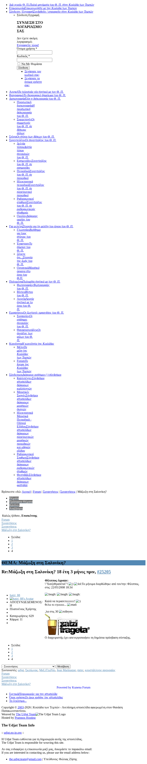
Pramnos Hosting (25, 717)
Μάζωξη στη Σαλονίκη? (16, 530)
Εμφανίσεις (36, 312)
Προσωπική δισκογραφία (26, 109)
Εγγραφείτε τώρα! (28, 45)
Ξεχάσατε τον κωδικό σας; (32, 73)
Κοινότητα (31, 343)
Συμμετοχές (25, 126)
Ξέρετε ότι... (25, 259)
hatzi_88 (15, 595)
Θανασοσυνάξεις (29, 335)
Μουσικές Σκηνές (27, 400)
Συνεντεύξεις (32, 140)
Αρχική (36, 91)
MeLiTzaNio (47, 670)
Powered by (64, 687)
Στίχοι (32, 136)
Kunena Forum (81, 687)
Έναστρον (24, 247)
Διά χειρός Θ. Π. (51, 4)
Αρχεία (25, 304)
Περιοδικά (31, 174)
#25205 (104, 571)
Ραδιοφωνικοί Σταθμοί (28, 462)
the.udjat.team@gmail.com (25, 759)
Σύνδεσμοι (35, 374)
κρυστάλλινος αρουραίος (100, 670)
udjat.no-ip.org (13, 732)
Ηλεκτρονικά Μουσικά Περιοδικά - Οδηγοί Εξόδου (27, 431)
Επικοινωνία (43, 8)
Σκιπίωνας (31, 670)
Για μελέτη (41, 226)
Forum (24, 366)
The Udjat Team (26, 714)
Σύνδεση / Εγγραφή (51, 11)
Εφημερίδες (32, 164)
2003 (21, 707)
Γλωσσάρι (29, 235)
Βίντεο (25, 293)
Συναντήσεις (50, 491)
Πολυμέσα (34, 281)
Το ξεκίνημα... (18, 700)
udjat (21, 670)
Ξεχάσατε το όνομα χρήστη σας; (33, 82)
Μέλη (24, 352)
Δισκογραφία (35, 98)
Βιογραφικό (37, 95)
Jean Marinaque (66, 670)
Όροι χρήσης (36, 697)
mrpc (80, 670)
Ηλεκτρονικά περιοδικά (30, 188)
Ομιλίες (27, 219)
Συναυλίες (24, 321)
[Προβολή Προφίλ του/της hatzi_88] (21, 598)
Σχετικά (33, 694)
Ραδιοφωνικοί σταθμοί (29, 205)
